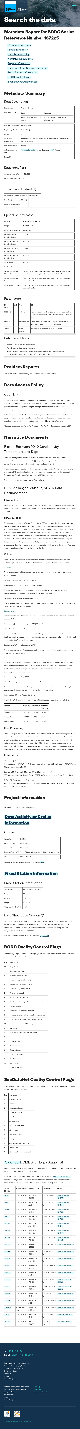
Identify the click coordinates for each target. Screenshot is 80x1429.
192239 (7, 1237)
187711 (7, 1202)
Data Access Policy (18, 54)
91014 (7, 1195)
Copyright (37, 1387)
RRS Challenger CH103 (66, 1244)
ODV (52, 150)
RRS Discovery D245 (65, 1314)
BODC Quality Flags (19, 77)
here (42, 862)
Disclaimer (38, 1389)
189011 (7, 1216)
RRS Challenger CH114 (65, 1272)
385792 (7, 1244)
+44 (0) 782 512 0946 (18, 1351)
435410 (7, 1286)
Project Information (19, 63)
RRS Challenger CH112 (65, 1265)
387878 (7, 1258)
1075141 (7, 1314)
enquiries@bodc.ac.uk (21, 1355)
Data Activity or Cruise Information (28, 68)
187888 (7, 1230)
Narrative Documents (20, 59)
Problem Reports (18, 50)
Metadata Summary (19, 45)
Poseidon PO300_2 (64, 1321)
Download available (28, 150)
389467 (7, 1265)
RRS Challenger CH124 (66, 1300)
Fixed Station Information (22, 73)
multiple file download (61, 1176)
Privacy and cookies (41, 1392)
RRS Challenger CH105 (66, 1251)
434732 (7, 1279)
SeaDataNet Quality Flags (22, 82)
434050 (7, 1300)
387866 (7, 1251)
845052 (7, 1321)
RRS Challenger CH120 (66, 1293)
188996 (7, 1209)
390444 (7, 1293)
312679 (7, 1223)
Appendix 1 (44, 936)
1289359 (8, 1307)
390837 (7, 1272)
